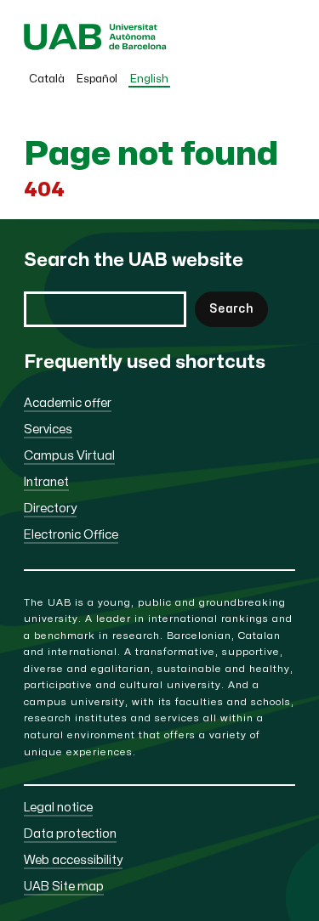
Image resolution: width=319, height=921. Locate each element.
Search (231, 308)
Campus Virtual (69, 455)
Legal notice (58, 807)
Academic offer (67, 403)
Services (48, 429)
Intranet (46, 482)
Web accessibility (73, 860)
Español (97, 79)
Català (47, 79)
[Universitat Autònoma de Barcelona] (95, 46)
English (149, 79)
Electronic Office (71, 534)
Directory (50, 508)
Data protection (70, 833)
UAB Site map (64, 886)
